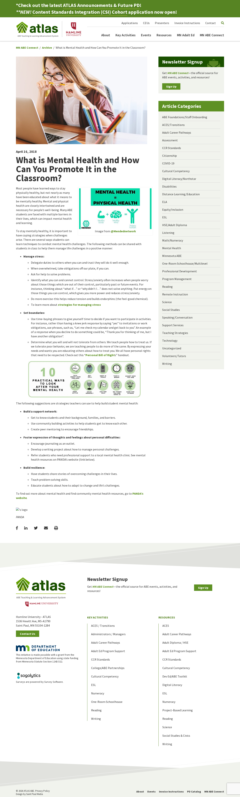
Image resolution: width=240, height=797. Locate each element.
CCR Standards (171, 148)
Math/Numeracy (172, 240)
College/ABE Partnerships (107, 668)
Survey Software (53, 681)
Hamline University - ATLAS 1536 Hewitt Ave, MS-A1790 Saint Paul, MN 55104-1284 (33, 621)
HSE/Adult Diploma (174, 225)
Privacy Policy (42, 790)
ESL (164, 217)
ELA (164, 202)
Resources (164, 35)
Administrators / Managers (108, 634)
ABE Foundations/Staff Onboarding (184, 117)
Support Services (173, 325)
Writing (167, 364)
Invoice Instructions (187, 23)
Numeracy (97, 693)
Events (146, 35)
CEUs (146, 23)
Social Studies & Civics (176, 735)
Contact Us (27, 634)
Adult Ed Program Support (108, 651)
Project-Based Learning (177, 710)
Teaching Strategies (175, 333)
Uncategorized (171, 348)
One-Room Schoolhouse (106, 702)
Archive (47, 47)
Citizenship (169, 155)
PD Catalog (194, 791)
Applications (130, 23)
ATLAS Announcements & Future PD (101, 5)
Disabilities (169, 186)
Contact (210, 23)
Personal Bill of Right (100, 355)
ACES (165, 625)
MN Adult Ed (185, 35)
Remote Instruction (175, 294)
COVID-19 (168, 163)
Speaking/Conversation (177, 317)
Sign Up (171, 86)
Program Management (177, 279)
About (105, 35)
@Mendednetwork (123, 231)
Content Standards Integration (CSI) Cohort (79, 12)
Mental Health (171, 248)
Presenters (162, 23)
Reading (167, 286)
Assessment (170, 140)
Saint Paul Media (34, 794)
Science (167, 302)
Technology (169, 340)
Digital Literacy (172, 685)
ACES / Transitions (103, 625)
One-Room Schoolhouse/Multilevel (185, 263)
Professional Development (179, 271)
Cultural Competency (176, 171)
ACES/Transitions (173, 125)
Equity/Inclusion (172, 209)
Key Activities (126, 35)
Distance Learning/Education (181, 194)
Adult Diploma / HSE (175, 642)
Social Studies (171, 310)
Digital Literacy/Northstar (179, 179)
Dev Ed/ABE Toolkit (174, 676)
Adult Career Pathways (176, 132)
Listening (168, 233)
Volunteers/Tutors (174, 356)
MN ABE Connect (212, 35)
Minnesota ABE (172, 256)
